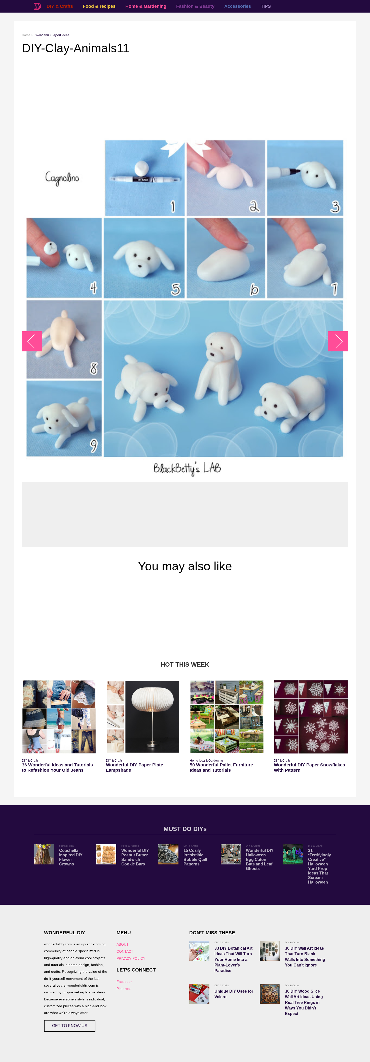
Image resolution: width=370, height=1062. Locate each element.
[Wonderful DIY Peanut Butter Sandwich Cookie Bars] (106, 854)
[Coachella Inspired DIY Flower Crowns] (44, 854)
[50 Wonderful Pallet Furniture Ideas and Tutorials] (227, 717)
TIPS (266, 6)
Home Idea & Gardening (206, 760)
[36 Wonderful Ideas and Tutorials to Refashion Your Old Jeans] (59, 717)
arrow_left (34, 341)
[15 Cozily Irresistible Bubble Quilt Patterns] (168, 854)
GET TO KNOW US (69, 1026)
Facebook (124, 982)
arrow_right (335, 341)
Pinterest (124, 989)
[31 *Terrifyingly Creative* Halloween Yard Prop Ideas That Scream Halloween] (293, 854)
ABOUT (123, 944)
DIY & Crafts (60, 6)
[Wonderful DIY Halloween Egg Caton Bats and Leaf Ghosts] (231, 854)
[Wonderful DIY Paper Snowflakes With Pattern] (311, 717)
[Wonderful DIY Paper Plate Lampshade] (143, 717)
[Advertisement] (173, 95)
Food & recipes (99, 6)
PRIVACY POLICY (131, 958)
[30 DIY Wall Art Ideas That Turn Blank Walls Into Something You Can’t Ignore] (270, 951)
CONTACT (125, 951)
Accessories (237, 6)
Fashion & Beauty (195, 6)
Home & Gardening (145, 6)
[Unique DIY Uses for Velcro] (199, 994)
